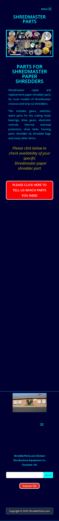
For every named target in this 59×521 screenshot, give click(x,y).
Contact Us (29, 486)
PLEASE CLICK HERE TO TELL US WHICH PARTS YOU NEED (29, 190)
